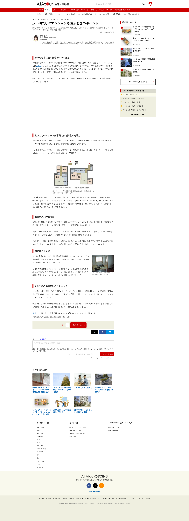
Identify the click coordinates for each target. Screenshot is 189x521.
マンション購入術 (70, 14)
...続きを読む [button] (110, 43)
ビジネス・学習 (41, 449)
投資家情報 (56, 498)
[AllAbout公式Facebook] (89, 485)
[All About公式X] (95, 485)
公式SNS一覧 (94, 491)
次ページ (35, 313)
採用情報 (48, 498)
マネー (39, 430)
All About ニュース (113, 427)
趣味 (38, 458)
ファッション (41, 461)
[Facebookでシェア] (102, 332)
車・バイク (40, 467)
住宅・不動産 (62, 4)
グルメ (39, 464)
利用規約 (71, 498)
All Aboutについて (95, 498)
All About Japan (113, 430)
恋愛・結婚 (40, 446)
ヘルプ (148, 498)
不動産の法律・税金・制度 (122, 10)
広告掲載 (64, 498)
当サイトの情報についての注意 (125, 498)
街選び (83, 10)
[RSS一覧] (101, 485)
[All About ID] (150, 4)
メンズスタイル (41, 452)
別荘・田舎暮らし (92, 10)
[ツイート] (94, 332)
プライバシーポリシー (82, 498)
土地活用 (101, 10)
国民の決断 (72, 436)
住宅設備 (63, 10)
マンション (48, 10)
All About (39, 14)
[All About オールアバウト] (45, 4)
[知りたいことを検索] (144, 4)
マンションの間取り (105, 14)
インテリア (71, 10)
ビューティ (40, 436)
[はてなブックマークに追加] (110, 332)
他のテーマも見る (138, 114)
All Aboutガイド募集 (75, 430)
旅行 (38, 455)
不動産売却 (109, 10)
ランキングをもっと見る (138, 82)
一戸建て (40, 10)
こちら (38, 66)
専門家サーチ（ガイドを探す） (78, 427)
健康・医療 (40, 433)
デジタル (39, 439)
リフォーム (56, 10)
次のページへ (78, 325)
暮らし (39, 442)
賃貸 (77, 10)
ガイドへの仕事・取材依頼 (77, 433)
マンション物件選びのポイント (87, 14)
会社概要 (41, 498)
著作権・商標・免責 (108, 498)
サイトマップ (140, 498)
